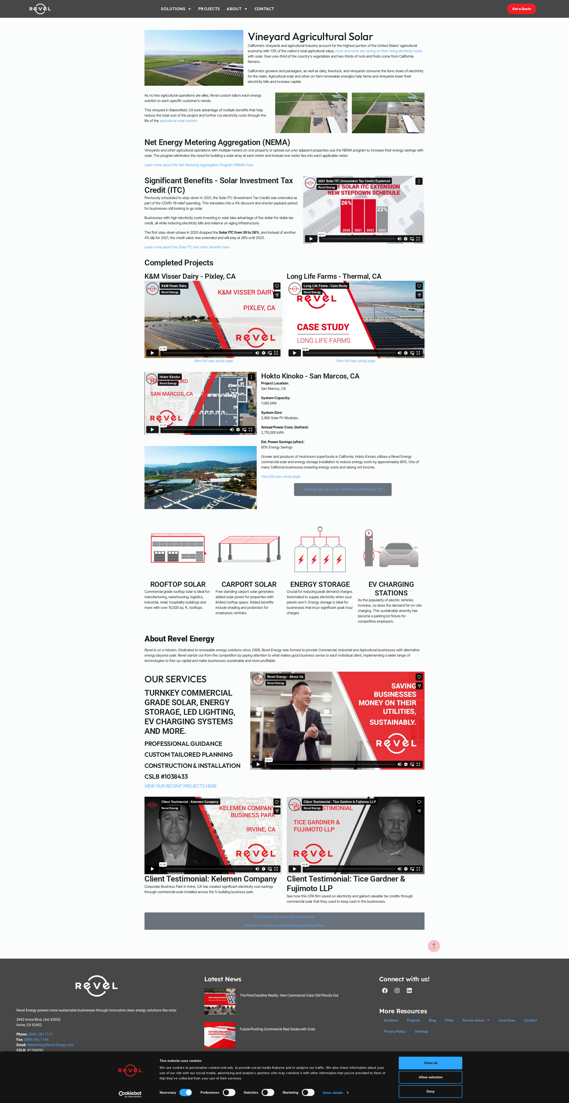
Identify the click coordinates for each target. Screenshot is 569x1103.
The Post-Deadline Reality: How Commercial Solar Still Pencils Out (289, 995)
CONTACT (264, 8)
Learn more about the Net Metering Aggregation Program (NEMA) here (199, 165)
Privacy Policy (395, 1031)
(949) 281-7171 (41, 1034)
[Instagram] (397, 990)
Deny (431, 1091)
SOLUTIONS (173, 8)
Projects (413, 1020)
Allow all (430, 1063)
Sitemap (421, 1031)
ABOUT (234, 8)
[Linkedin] (409, 990)
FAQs (449, 1020)
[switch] (229, 1092)
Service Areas (473, 1020)
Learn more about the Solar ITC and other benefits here (187, 247)
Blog (432, 1020)
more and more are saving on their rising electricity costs (378, 51)
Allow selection (431, 1077)
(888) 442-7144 (36, 1039)
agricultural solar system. (179, 120)
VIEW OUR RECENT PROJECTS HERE (180, 786)
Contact (530, 1020)
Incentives (507, 1020)
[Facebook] (384, 990)
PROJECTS (209, 8)
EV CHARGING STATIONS (391, 588)
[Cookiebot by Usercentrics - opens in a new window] (130, 1094)
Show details (333, 1092)
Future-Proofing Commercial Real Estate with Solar (277, 1029)
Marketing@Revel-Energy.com (50, 1045)
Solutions (391, 1020)
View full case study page (213, 360)
